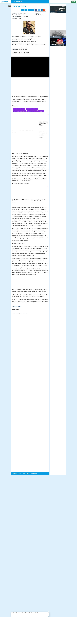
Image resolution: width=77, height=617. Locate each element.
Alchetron (4, 2)
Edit (22, 10)
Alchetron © (34, 457)
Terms (20, 457)
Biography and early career (32, 109)
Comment (31, 10)
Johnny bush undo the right (19, 109)
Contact (28, 457)
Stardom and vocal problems (19, 111)
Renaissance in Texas (32, 111)
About (15, 457)
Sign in (73, 1)
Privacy (24, 457)
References (40, 111)
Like (26, 10)
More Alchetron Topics (16, 290)
